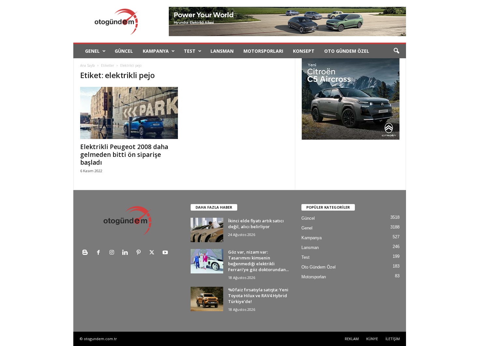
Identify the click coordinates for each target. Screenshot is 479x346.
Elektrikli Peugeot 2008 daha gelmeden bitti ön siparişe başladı (124, 155)
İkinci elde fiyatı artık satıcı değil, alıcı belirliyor (256, 223)
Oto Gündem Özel (346, 51)
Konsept (303, 51)
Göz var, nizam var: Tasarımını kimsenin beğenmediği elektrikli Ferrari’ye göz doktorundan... (258, 260)
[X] (153, 253)
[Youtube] (166, 253)
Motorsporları (263, 51)
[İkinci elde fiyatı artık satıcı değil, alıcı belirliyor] (207, 230)
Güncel (124, 51)
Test (190, 51)
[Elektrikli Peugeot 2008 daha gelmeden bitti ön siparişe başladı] (129, 113)
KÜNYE (372, 338)
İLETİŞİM (392, 338)
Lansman (222, 51)
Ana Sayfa (87, 65)
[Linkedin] (126, 253)
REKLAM (352, 338)
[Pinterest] (140, 253)
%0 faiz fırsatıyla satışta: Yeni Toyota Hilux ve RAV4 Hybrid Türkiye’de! (258, 295)
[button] (396, 51)
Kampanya (156, 51)
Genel (92, 51)
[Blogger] (86, 253)
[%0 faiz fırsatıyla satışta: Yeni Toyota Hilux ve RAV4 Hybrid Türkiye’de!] (207, 299)
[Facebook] (100, 253)
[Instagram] (113, 253)
